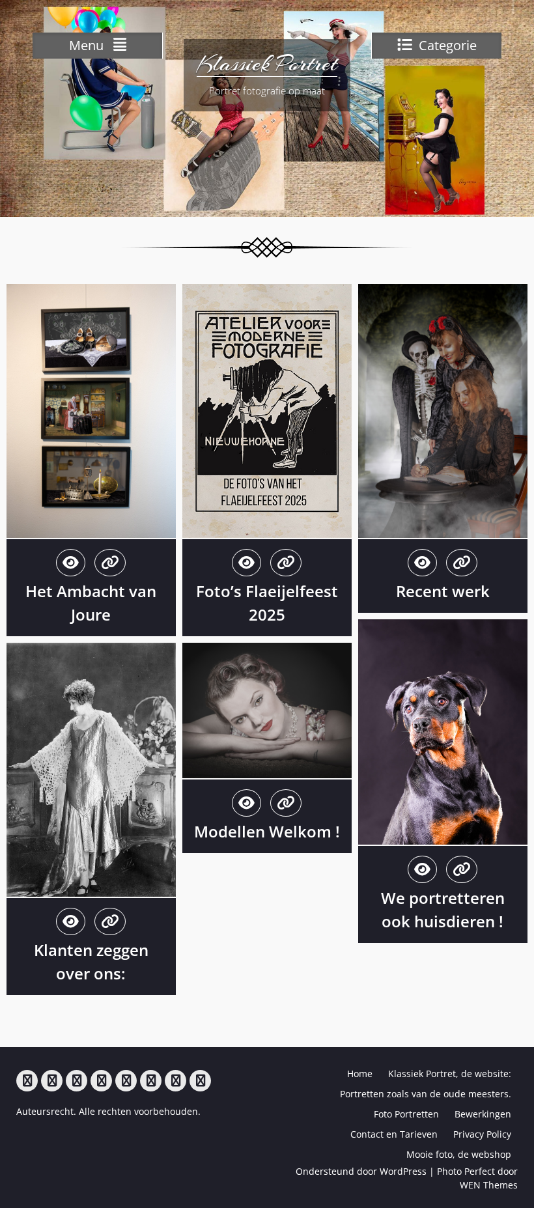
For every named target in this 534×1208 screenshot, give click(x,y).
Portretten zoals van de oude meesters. (425, 1094)
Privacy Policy (482, 1134)
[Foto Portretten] (101, 1080)
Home (359, 1073)
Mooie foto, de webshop (458, 1154)
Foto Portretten (406, 1114)
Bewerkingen (483, 1114)
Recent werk (443, 591)
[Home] (27, 1080)
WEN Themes (489, 1185)
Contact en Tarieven (394, 1134)
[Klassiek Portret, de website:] (52, 1080)
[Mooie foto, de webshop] (200, 1080)
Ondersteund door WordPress (361, 1171)
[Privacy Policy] (175, 1080)
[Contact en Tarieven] (151, 1080)
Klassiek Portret (267, 64)
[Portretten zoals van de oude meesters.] (76, 1080)
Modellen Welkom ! (267, 831)
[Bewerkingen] (126, 1080)
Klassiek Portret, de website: (449, 1073)
